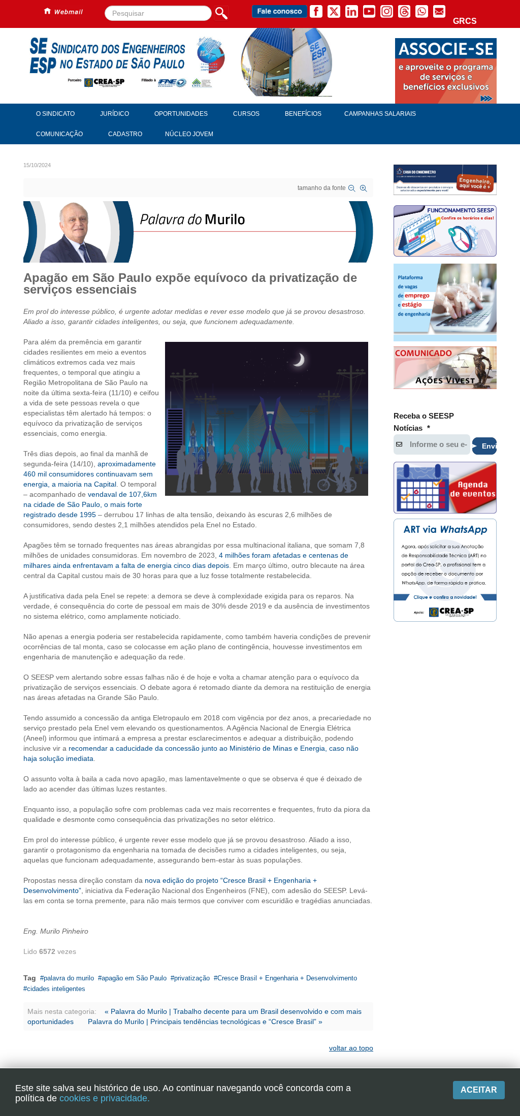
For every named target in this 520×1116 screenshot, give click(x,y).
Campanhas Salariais (380, 113)
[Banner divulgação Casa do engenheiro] (445, 180)
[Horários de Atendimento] (445, 232)
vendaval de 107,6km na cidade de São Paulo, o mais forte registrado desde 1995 (90, 504)
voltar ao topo (351, 1048)
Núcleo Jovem (189, 134)
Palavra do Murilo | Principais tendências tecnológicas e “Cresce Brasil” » (205, 1021)
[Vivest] (445, 369)
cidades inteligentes (56, 989)
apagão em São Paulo (134, 978)
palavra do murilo (69, 978)
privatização (192, 978)
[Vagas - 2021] (445, 302)
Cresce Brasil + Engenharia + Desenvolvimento (287, 978)
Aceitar (479, 1090)
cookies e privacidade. (104, 1098)
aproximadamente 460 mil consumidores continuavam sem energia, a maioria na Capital (89, 474)
